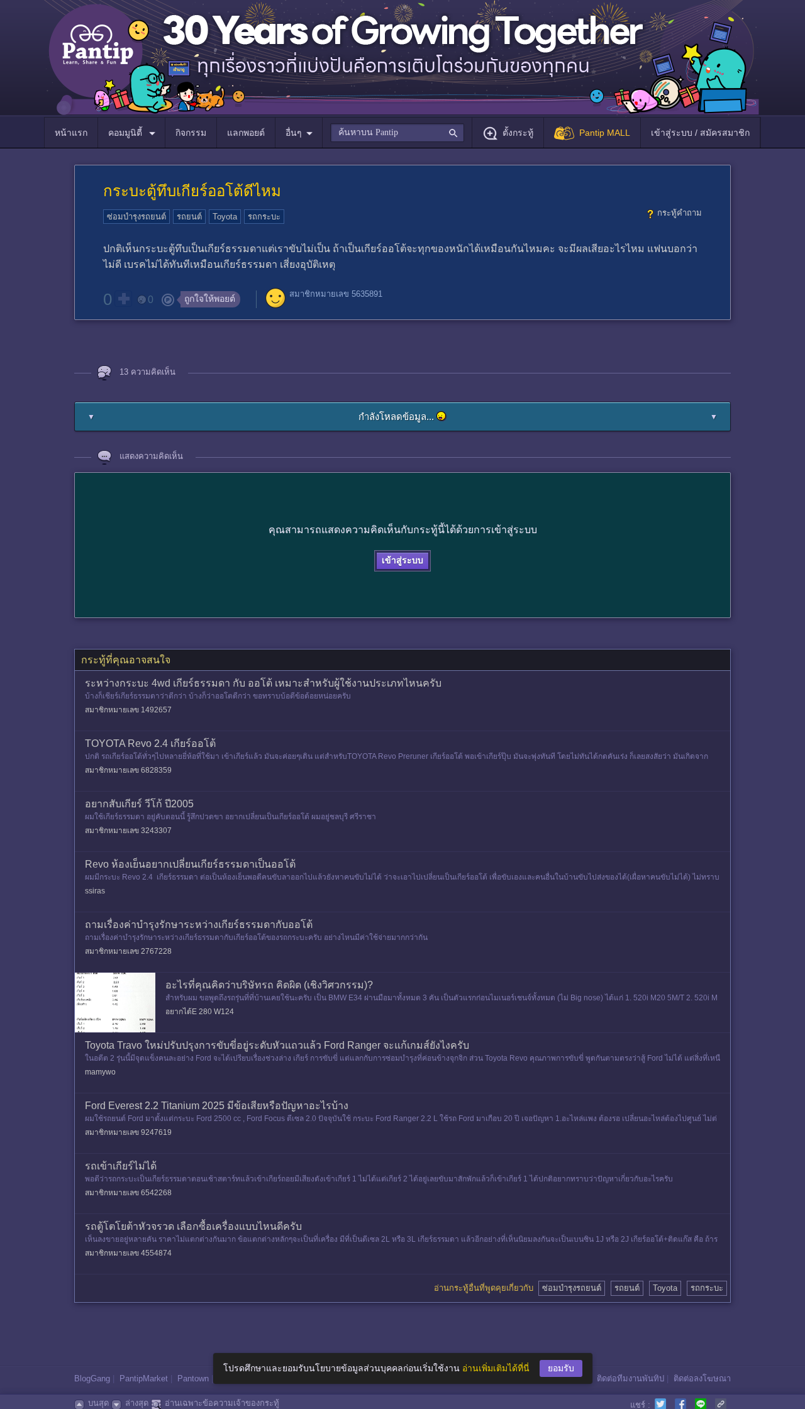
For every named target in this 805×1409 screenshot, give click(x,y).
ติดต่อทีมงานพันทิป (630, 1378)
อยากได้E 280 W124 (199, 1011)
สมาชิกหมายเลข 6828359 (128, 770)
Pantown (193, 1378)
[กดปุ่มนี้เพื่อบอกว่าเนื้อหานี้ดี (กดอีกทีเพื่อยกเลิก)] (123, 298)
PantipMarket (143, 1378)
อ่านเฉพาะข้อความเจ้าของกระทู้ (222, 1403)
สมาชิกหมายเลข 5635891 (335, 294)
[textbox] (397, 132)
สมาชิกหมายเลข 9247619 (128, 1132)
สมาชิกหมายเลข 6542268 (128, 1192)
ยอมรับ (561, 1368)
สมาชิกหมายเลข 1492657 (128, 709)
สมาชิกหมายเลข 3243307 (128, 830)
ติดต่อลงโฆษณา (702, 1378)
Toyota (225, 216)
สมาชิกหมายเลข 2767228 (128, 951)
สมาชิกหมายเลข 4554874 (128, 1253)
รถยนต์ (189, 216)
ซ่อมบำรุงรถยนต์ (136, 216)
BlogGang (92, 1378)
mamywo (100, 1072)
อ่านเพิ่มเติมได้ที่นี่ (496, 1368)
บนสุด (98, 1403)
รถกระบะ (264, 216)
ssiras (95, 891)
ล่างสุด (136, 1403)
